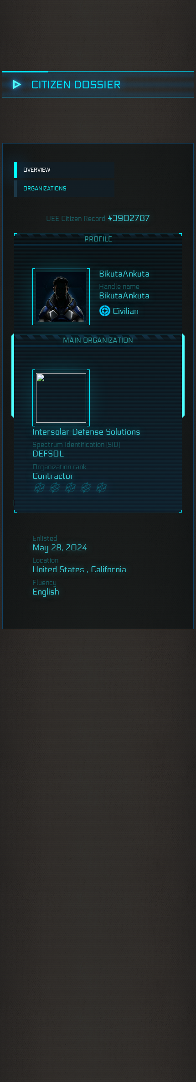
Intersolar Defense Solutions (86, 432)
